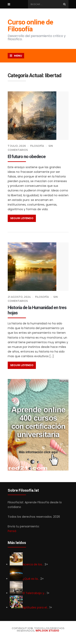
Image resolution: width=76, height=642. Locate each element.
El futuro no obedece (27, 156)
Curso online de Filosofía (30, 25)
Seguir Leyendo (21, 218)
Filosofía (37, 145)
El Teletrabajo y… (34, 593)
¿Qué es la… (31, 579)
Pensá (12, 531)
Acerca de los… (33, 564)
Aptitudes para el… (36, 607)
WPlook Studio (47, 630)
